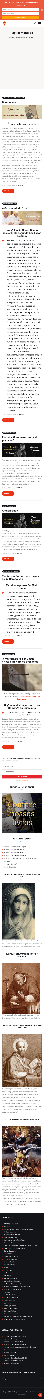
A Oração (7, 1226)
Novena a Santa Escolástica (13, 1361)
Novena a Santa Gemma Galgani (15, 847)
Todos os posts (19, 37)
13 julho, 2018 (6, 553)
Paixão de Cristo (9, 1300)
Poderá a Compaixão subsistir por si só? (20, 439)
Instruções (7, 1276)
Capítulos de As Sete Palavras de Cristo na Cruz (20, 1246)
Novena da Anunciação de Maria (15, 855)
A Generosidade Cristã (15, 208)
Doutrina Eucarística (11, 1259)
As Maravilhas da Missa (12, 1235)
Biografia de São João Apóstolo (14, 1240)
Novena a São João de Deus (13, 852)
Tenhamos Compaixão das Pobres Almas (18, 1317)
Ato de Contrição (10, 867)
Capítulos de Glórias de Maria (14, 1248)
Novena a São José (10, 864)
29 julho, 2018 (6, 487)
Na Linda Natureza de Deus (13, 1284)
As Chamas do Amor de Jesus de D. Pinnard (19, 1229)
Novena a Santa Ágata (11, 1363)
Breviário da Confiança (11, 571)
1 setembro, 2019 (7, 414)
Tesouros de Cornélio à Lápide (14, 97)
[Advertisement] (22, 62)
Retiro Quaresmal (10, 1306)
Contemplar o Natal (11, 1256)
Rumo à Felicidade (9, 432)
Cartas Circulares (10, 1251)
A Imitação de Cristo (11, 1224)
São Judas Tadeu (10, 1311)
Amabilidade (10, 510)
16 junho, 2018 (6, 636)
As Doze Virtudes (10, 1232)
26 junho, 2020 (6, 185)
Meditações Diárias (10, 203)
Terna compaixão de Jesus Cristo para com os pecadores (20, 660)
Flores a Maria (9, 1270)
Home (11, 37)
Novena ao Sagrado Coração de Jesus (17, 1286)
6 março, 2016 (6, 741)
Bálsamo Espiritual (10, 1237)
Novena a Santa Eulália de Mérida (15, 1358)
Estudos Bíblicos (9, 1265)
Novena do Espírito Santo (13, 1289)
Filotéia (6, 1267)
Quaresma (7, 1303)
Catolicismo (8, 1254)
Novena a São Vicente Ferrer (14, 849)
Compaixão (9, 102)
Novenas (7, 1292)
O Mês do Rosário (10, 1295)
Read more (8, 191)
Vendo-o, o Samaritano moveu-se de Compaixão (21, 577)
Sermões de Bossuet (11, 1314)
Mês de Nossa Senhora (12, 1281)
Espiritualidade (8, 654)
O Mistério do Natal (11, 1297)
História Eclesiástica (11, 1273)
